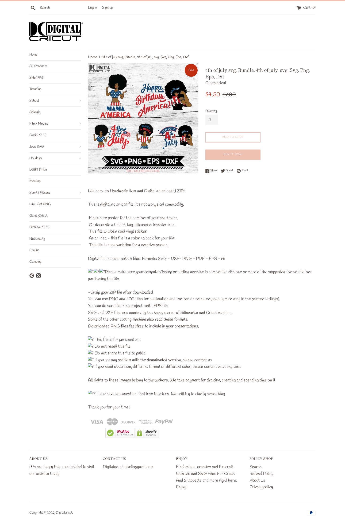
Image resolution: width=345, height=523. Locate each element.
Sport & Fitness (55, 192)
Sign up (107, 7)
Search (255, 467)
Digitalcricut (64, 513)
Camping (35, 261)
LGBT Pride (38, 169)
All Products (38, 66)
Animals (35, 112)
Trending (35, 89)
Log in (92, 7)
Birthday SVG (39, 227)
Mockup (35, 181)
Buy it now (233, 154)
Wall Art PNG (40, 204)
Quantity (211, 111)
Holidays (55, 158)
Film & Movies (55, 123)
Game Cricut (38, 215)
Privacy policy (261, 487)
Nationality (37, 238)
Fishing (34, 250)
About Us (257, 480)
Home (33, 54)
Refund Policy (261, 474)
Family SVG (37, 135)
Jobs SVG (55, 146)
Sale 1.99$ (36, 77)
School (55, 100)
